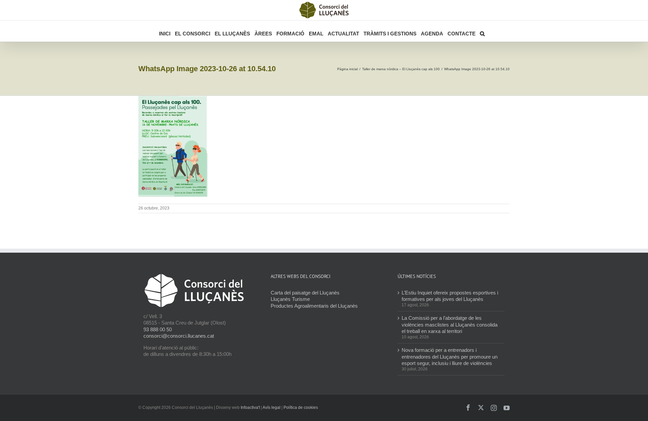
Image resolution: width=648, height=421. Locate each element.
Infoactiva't (250, 407)
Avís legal (271, 407)
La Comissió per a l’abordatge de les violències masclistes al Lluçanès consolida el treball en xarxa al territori (449, 324)
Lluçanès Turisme (290, 299)
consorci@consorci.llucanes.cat (178, 336)
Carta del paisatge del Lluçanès (305, 293)
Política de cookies (301, 407)
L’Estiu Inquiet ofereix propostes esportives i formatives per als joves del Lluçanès (450, 296)
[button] (482, 31)
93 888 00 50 (157, 329)
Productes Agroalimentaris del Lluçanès (314, 306)
